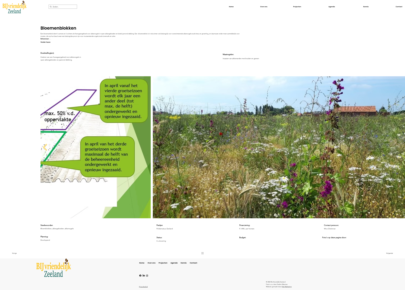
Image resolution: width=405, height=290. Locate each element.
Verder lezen (45, 42)
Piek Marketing (287, 287)
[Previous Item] (45, 147)
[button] (353, 6)
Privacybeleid (143, 287)
